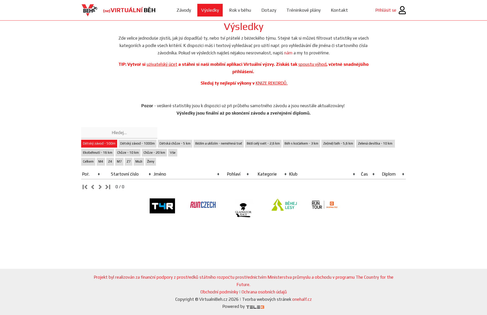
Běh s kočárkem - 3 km (301, 143)
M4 (100, 161)
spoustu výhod (312, 64)
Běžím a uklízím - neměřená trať (218, 143)
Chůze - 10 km (128, 152)
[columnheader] (91, 174)
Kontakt (339, 10)
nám (288, 52)
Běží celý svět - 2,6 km (263, 143)
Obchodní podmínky (219, 291)
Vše (173, 152)
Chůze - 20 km (154, 152)
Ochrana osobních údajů (264, 291)
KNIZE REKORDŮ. (272, 83)
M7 (119, 161)
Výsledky (210, 10)
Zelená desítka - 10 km (375, 143)
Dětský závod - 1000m (137, 143)
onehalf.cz (302, 299)
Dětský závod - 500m (99, 143)
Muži (138, 161)
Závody (184, 10)
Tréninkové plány (303, 10)
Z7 (129, 161)
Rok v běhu (240, 10)
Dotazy (268, 10)
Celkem (88, 161)
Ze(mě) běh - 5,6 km (338, 143)
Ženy (150, 161)
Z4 (110, 161)
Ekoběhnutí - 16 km (97, 152)
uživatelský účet (162, 64)
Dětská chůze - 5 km (175, 143)
